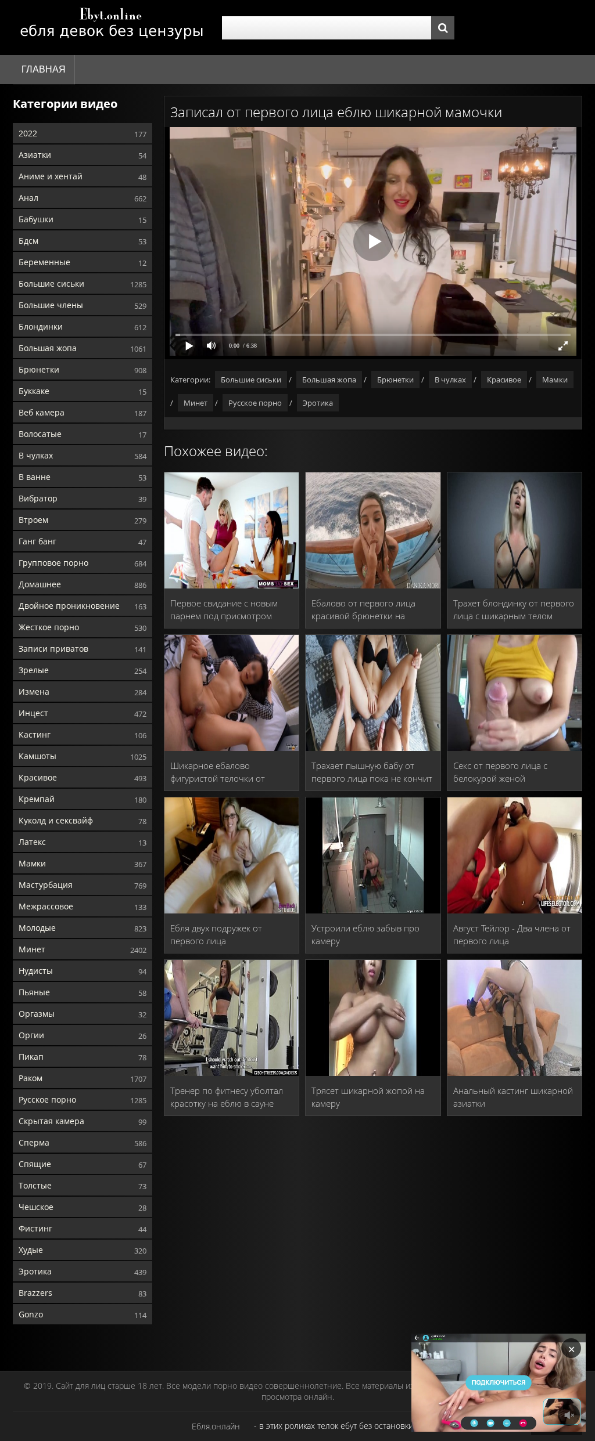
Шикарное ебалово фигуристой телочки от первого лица (217, 772)
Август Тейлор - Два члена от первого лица (512, 934)
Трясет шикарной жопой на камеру (368, 1097)
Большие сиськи (51, 283)
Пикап (31, 1056)
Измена (34, 691)
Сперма (34, 1142)
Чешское (36, 1206)
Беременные (44, 262)
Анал (28, 197)
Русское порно (47, 1099)
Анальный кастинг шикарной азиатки (513, 1097)
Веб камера (41, 412)
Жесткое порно (49, 627)
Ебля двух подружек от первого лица (216, 934)
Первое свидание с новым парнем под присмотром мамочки (224, 609)
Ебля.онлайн (216, 1426)
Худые (31, 1249)
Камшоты (37, 755)
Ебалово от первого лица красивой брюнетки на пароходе (363, 609)
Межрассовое (46, 906)
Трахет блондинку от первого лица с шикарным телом (513, 609)
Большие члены (51, 304)
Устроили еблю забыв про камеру (365, 934)
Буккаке (34, 390)
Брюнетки (39, 369)
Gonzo (31, 1314)
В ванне (35, 476)
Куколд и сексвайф (56, 820)
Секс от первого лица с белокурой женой (500, 772)
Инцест (33, 712)
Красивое (38, 777)
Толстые (35, 1185)
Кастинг (35, 734)
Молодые (37, 927)
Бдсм (28, 240)
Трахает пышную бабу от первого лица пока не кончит (371, 772)
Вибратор (38, 498)
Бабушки (36, 219)
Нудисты (36, 970)
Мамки (32, 863)
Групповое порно (53, 562)
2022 (28, 133)
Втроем (33, 519)
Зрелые (34, 670)
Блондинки (41, 326)
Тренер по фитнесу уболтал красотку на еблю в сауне (226, 1097)
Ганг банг (37, 541)
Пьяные (34, 992)
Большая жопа (48, 347)
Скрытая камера (51, 1120)
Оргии (31, 1035)
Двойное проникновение (69, 605)
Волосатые (40, 433)
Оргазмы (37, 1013)
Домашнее (40, 584)
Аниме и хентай (51, 176)
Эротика (35, 1271)
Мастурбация (46, 884)
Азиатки (35, 154)
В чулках (36, 455)
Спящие (35, 1163)
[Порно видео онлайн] (111, 27)
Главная (43, 69)
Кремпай (37, 798)
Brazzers (35, 1292)
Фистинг (35, 1228)
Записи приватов (53, 648)
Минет (32, 949)
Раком (30, 1078)
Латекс (32, 841)
